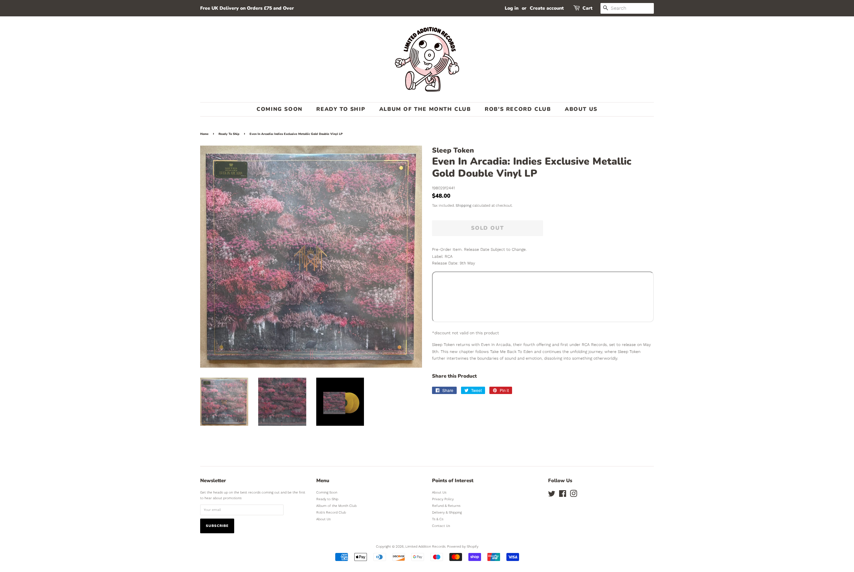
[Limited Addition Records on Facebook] (562, 495)
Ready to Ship (340, 109)
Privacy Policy (443, 499)
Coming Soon (280, 109)
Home (204, 134)
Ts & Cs (437, 519)
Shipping (463, 205)
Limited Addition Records (425, 546)
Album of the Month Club (425, 109)
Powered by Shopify (462, 546)
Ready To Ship (229, 134)
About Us (581, 109)
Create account (547, 8)
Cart (587, 8)
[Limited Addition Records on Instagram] (573, 495)
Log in (511, 8)
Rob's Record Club (518, 109)
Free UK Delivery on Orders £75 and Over (247, 8)
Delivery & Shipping (447, 512)
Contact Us (441, 526)
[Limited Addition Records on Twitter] (551, 495)
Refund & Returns (446, 506)
